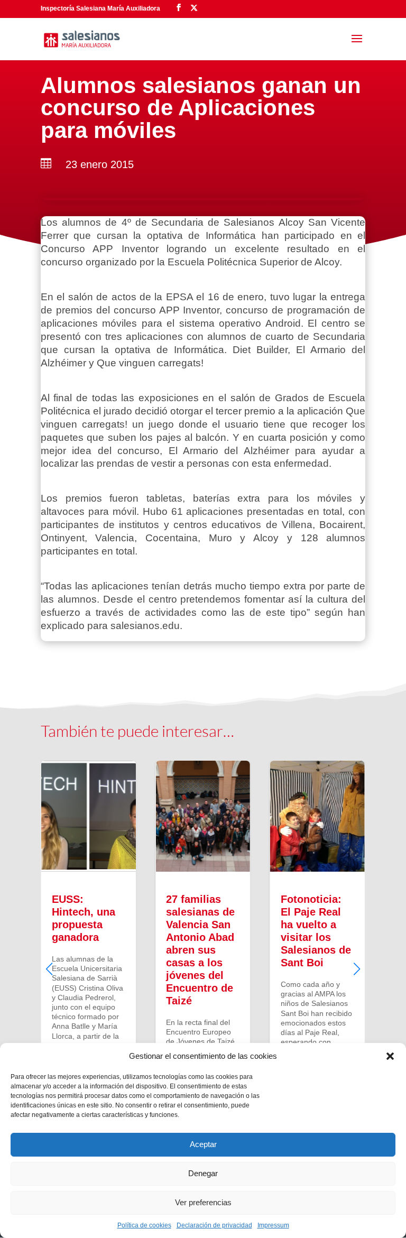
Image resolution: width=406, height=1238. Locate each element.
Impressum (273, 1225)
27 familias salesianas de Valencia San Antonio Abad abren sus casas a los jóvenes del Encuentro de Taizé (202, 960)
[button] (390, 1056)
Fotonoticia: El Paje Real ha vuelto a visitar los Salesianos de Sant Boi (317, 960)
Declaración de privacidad (214, 1225)
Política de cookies (144, 1225)
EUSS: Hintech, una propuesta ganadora (88, 960)
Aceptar (203, 1144)
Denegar (203, 1173)
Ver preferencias (203, 1202)
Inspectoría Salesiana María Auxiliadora (100, 8)
